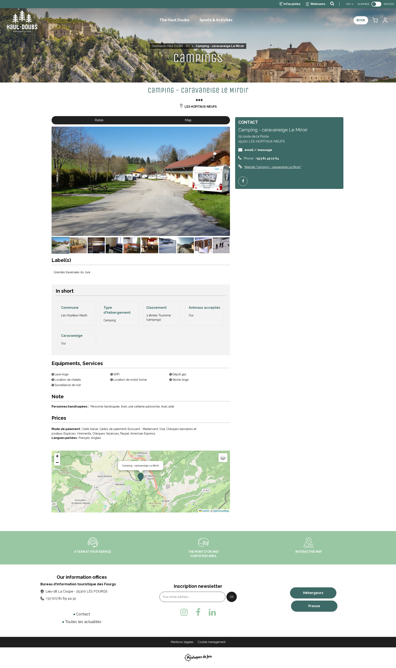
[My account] (385, 20)
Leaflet (205, 510)
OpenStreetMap (221, 510)
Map (188, 120)
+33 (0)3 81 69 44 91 (61, 598)
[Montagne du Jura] (198, 657)
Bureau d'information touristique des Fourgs (78, 584)
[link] (376, 4)
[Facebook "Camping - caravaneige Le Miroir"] (244, 181)
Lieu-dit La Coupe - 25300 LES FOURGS (76, 591)
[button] (375, 20)
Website (272, 167)
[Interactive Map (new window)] (308, 542)
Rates (99, 120)
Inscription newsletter (198, 586)
